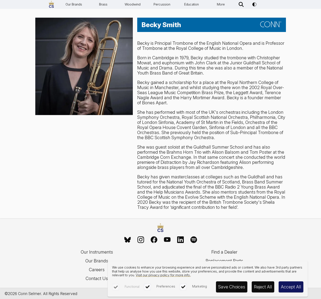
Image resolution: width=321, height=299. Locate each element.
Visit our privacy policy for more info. (163, 275)
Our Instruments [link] (97, 252)
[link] (127, 239)
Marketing (199, 286)
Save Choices (231, 287)
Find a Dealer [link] (224, 252)
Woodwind (133, 4)
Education (191, 4)
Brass (103, 4)
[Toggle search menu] (241, 4)
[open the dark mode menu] (254, 4)
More (221, 4)
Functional (132, 286)
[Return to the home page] (160, 228)
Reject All (263, 287)
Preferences (165, 286)
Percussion (162, 4)
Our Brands (74, 4)
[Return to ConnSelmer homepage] (51, 4)
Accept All (291, 287)
